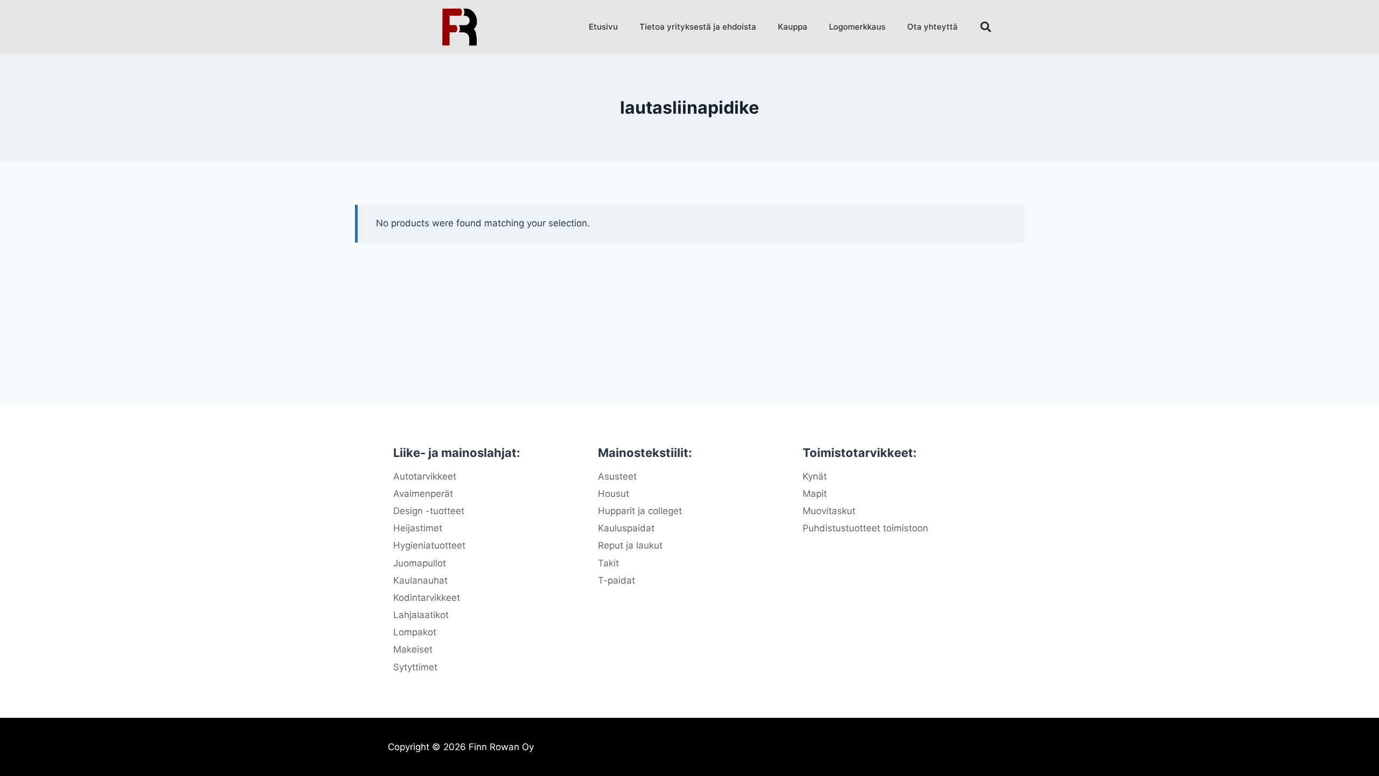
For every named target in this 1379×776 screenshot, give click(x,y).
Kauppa (792, 27)
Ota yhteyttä (932, 27)
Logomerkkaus (857, 27)
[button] (986, 27)
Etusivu (603, 27)
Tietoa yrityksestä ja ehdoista (697, 27)
